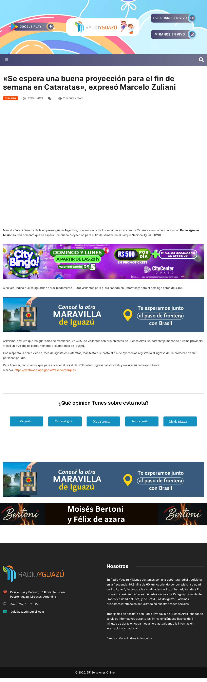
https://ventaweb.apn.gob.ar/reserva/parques (45, 370)
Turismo (10, 98)
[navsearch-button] (201, 60)
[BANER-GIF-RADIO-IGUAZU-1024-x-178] (103, 261)
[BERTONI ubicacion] (103, 513)
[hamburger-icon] (6, 60)
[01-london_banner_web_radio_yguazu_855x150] (103, 314)
